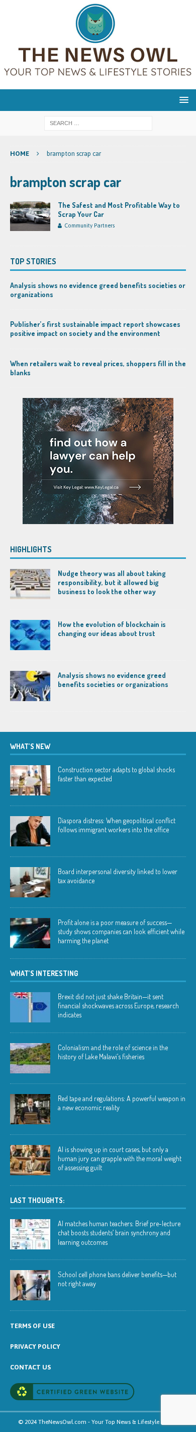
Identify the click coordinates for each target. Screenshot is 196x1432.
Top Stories (33, 261)
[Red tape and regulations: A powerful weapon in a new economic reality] (30, 1109)
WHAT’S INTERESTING (44, 973)
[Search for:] (98, 123)
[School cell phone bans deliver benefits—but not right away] (30, 1285)
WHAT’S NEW (30, 746)
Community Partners (89, 225)
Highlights (31, 549)
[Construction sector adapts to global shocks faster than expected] (30, 780)
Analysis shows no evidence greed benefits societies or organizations (113, 680)
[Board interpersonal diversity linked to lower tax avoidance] (30, 882)
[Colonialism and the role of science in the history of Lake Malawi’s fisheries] (30, 1058)
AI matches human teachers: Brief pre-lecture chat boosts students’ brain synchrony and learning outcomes (119, 1232)
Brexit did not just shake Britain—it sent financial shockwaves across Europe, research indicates (118, 1005)
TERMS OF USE (32, 1326)
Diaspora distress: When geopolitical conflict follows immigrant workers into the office (116, 825)
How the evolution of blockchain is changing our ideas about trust (112, 629)
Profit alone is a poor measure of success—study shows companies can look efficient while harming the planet (121, 931)
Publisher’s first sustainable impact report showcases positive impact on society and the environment (95, 328)
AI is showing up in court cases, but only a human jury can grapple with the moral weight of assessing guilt (119, 1158)
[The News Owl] (98, 83)
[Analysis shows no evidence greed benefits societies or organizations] (30, 686)
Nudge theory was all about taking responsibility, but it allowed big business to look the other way (112, 582)
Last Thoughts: (37, 1200)
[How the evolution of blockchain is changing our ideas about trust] (30, 635)
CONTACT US (30, 1367)
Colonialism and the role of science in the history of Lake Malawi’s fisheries (113, 1052)
